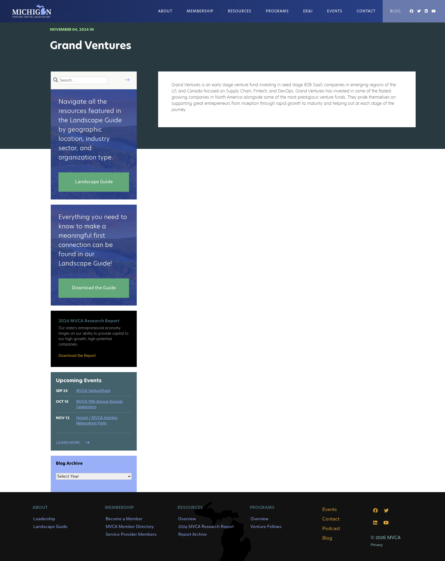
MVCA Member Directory (130, 527)
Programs (277, 11)
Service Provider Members (131, 534)
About (165, 11)
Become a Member (124, 519)
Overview (187, 519)
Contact (366, 11)
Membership (200, 11)
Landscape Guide (50, 527)
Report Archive (192, 534)
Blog (395, 11)
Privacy (377, 544)
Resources (239, 11)
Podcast (331, 529)
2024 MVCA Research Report (206, 527)
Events (334, 11)
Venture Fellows (266, 527)
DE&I (308, 11)
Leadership (44, 519)
